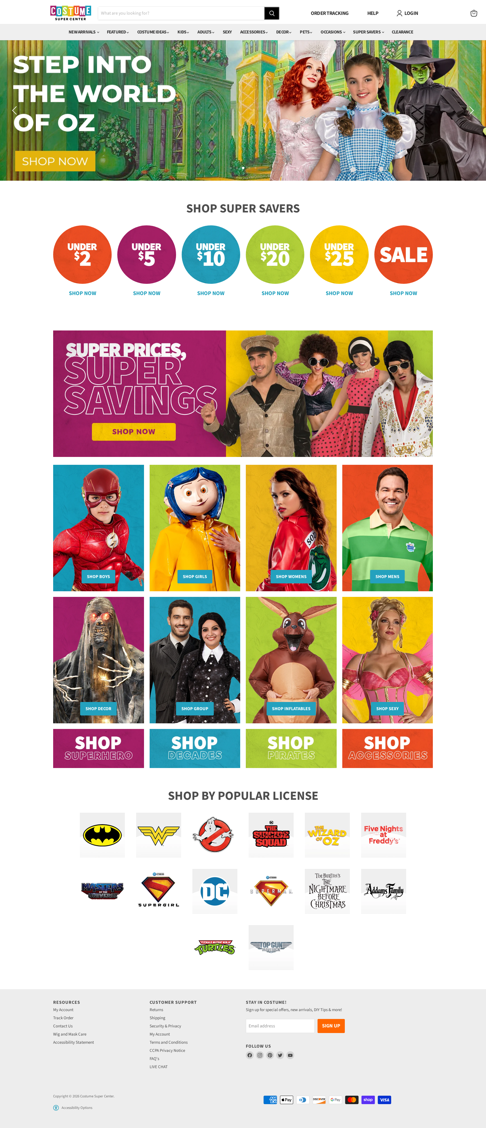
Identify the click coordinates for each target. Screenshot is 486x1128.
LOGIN (411, 13)
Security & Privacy (165, 1026)
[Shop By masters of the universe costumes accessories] (102, 891)
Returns (156, 1010)
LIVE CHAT (159, 1067)
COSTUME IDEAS (152, 32)
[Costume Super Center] (70, 13)
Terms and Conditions (169, 1042)
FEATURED (117, 32)
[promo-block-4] (387, 748)
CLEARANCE (402, 32)
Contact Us (63, 1026)
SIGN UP (331, 1025)
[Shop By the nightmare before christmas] (327, 891)
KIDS (182, 32)
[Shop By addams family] (383, 891)
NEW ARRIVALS (82, 32)
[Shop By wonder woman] (158, 835)
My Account (63, 1010)
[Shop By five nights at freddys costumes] (383, 835)
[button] (56, 1108)
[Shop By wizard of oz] (327, 835)
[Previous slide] (15, 110)
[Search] (271, 13)
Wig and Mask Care (69, 1034)
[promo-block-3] (291, 748)
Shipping (157, 1018)
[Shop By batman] (102, 835)
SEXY (227, 32)
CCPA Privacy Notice (167, 1051)
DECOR (282, 32)
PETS (305, 32)
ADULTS (204, 32)
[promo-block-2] (195, 748)
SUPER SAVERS (367, 32)
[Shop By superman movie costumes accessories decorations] (271, 891)
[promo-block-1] (98, 748)
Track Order (63, 1018)
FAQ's (154, 1059)
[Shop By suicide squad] (271, 835)
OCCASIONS (331, 32)
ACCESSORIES (253, 32)
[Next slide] (470, 110)
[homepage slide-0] (243, 393)
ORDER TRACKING (330, 13)
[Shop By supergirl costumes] (158, 891)
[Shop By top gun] (271, 947)
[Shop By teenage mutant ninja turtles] (214, 947)
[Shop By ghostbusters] (214, 835)
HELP (373, 13)
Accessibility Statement (73, 1042)
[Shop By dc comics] (214, 891)
